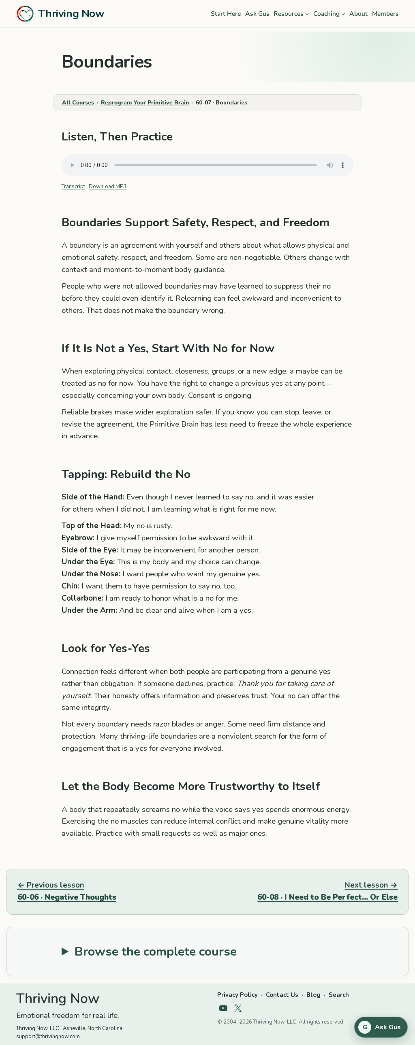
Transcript (73, 186)
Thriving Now (71, 13)
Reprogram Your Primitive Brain (145, 102)
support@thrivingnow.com (48, 1036)
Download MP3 (107, 186)
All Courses (78, 102)
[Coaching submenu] (343, 13)
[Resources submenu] (307, 13)
